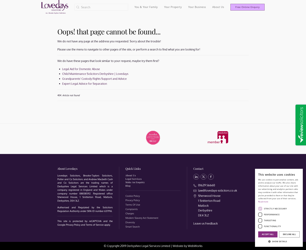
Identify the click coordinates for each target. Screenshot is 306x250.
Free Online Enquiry (247, 7)
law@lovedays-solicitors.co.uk (217, 190)
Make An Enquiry (135, 182)
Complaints (131, 209)
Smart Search (132, 226)
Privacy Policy (73, 224)
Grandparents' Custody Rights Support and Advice (94, 78)
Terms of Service (95, 224)
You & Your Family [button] (146, 7)
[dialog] (279, 208)
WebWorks (195, 246)
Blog (128, 185)
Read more (263, 201)
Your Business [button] (197, 7)
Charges (129, 213)
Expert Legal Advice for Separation (84, 83)
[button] (279, 241)
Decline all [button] (289, 234)
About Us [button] (218, 7)
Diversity (130, 222)
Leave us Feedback (205, 223)
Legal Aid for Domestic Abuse (81, 69)
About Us (130, 175)
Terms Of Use (132, 204)
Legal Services (133, 178)
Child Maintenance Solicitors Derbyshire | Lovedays (95, 73)
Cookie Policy (132, 195)
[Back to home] (54, 7)
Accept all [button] (268, 234)
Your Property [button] (173, 7)
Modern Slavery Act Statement (141, 217)
